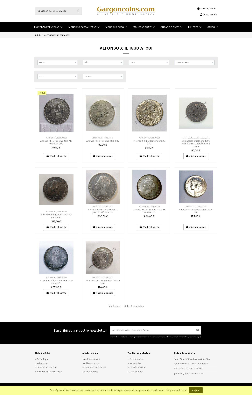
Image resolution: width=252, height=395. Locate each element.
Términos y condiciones (49, 371)
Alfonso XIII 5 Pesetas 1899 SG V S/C (195, 211)
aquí (184, 390)
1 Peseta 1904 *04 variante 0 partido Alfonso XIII (102, 211)
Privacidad (42, 363)
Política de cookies (47, 367)
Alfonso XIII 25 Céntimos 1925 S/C (149, 142)
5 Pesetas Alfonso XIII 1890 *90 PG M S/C (56, 282)
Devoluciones (90, 371)
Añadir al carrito (58, 156)
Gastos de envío (91, 359)
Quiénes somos (91, 363)
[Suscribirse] (197, 330)
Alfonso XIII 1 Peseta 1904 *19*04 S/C (103, 282)
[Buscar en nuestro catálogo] (78, 11)
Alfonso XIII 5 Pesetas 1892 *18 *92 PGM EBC (56, 142)
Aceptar (196, 390)
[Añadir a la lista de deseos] (72, 95)
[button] (212, 27)
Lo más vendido (138, 367)
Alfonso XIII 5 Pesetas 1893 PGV (102, 140)
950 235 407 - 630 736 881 (188, 368)
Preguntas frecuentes (94, 367)
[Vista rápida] (72, 101)
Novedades (135, 363)
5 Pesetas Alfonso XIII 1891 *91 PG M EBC (56, 216)
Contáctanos (136, 371)
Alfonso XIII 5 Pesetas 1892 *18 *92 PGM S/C (149, 211)
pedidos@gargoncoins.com (188, 373)
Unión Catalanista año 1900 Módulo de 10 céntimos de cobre (196, 143)
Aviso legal (42, 359)
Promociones (136, 359)
